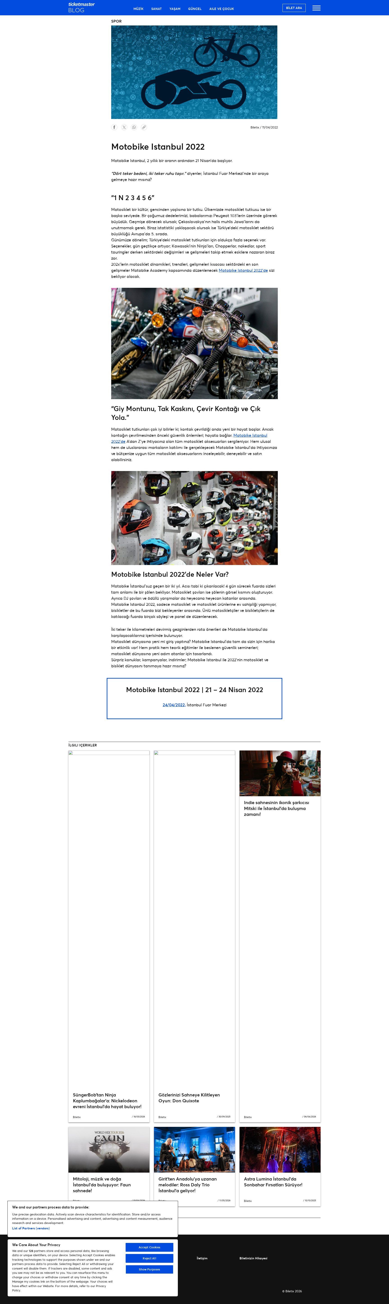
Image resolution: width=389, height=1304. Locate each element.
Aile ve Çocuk (221, 9)
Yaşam (175, 9)
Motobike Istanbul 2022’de (243, 270)
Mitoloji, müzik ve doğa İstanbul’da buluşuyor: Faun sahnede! (102, 1185)
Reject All (149, 1258)
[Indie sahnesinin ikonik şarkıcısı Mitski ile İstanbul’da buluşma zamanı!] (280, 773)
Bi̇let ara (294, 8)
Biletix (255, 127)
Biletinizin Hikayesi (253, 1258)
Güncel (194, 9)
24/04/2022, (174, 704)
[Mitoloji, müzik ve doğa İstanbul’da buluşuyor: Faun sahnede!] (108, 1149)
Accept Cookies (150, 1247)
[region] (92, 1249)
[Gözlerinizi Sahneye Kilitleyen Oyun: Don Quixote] (194, 919)
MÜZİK (138, 9)
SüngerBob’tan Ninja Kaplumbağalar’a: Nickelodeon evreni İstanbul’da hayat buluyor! (107, 1101)
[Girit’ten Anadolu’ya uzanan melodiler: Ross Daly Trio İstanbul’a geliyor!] (194, 1149)
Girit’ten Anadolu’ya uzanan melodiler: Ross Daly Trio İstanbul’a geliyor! (187, 1185)
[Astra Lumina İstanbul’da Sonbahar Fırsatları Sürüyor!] (280, 1149)
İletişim (202, 1258)
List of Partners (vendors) (31, 1228)
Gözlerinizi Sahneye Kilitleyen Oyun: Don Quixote (189, 1098)
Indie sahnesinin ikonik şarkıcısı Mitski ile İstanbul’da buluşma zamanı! (276, 808)
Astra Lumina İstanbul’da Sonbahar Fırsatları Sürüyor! (273, 1182)
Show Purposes (149, 1269)
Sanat (156, 9)
